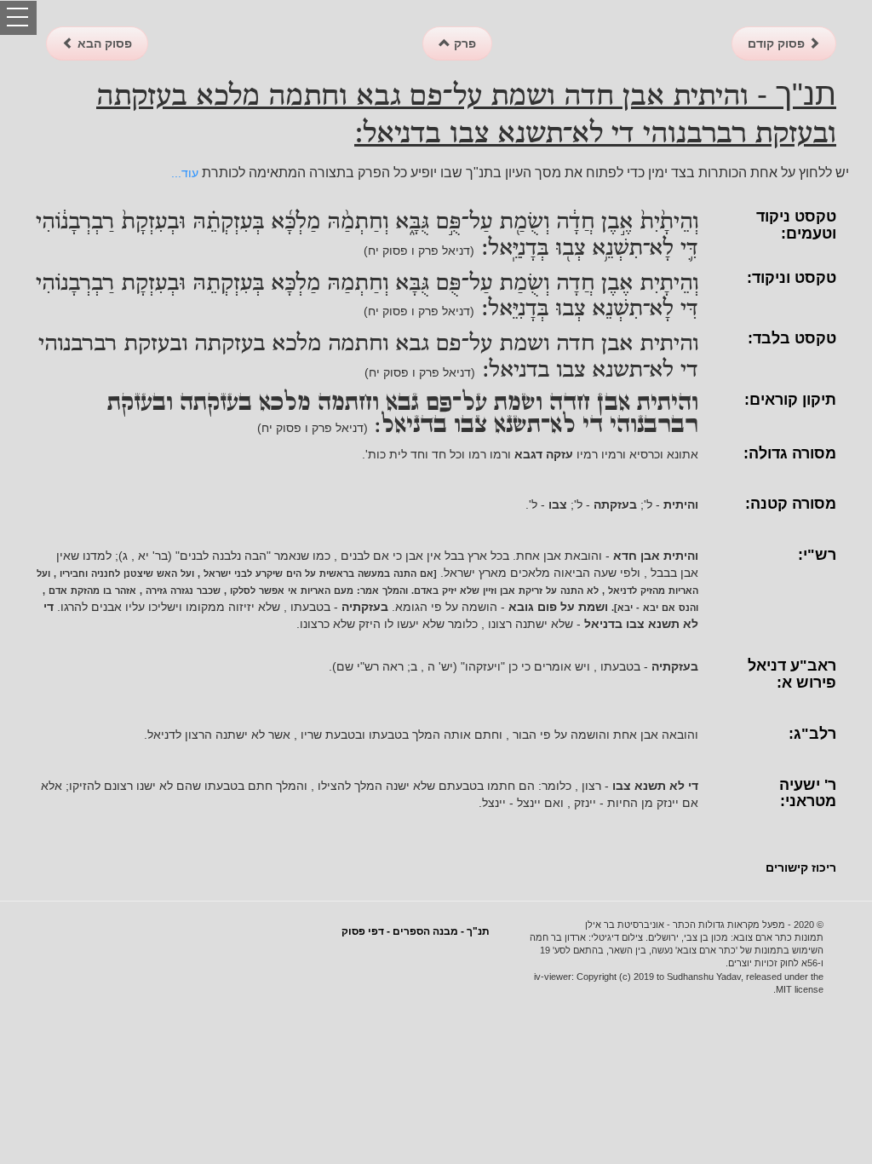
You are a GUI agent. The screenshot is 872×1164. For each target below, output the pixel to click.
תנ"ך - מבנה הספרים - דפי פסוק (415, 931)
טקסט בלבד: (792, 338)
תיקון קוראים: (790, 399)
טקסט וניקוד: (791, 277)
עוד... (184, 173)
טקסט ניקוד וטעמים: (796, 225)
